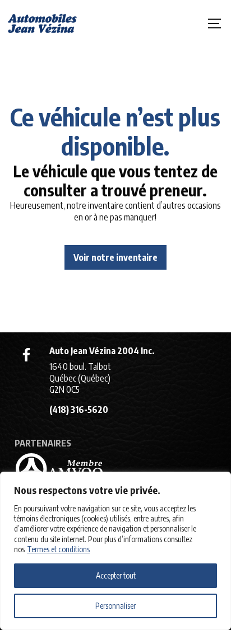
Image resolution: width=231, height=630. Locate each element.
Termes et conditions (58, 549)
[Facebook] (26, 354)
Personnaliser (115, 605)
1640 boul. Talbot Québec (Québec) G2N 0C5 (80, 378)
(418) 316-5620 (78, 409)
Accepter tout (116, 575)
